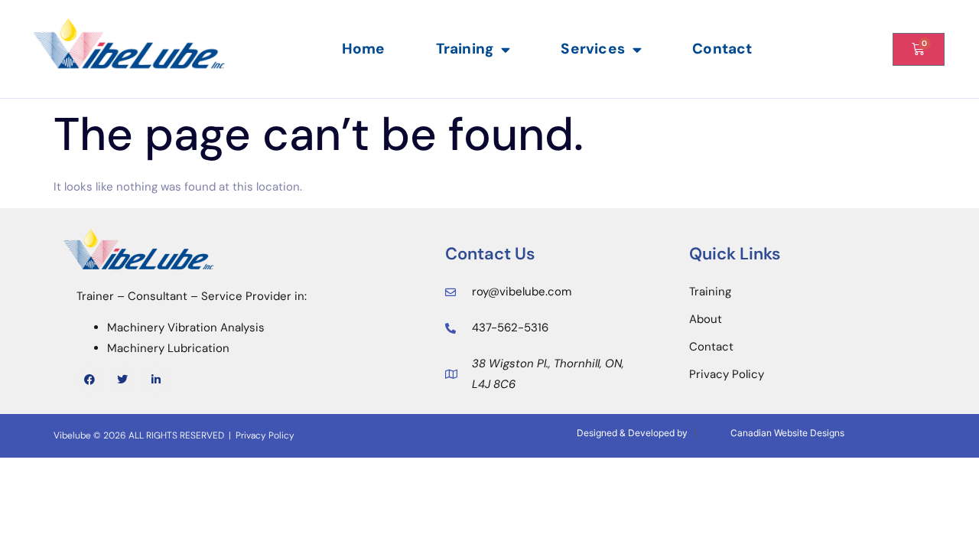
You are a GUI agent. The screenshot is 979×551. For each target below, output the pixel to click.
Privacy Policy (265, 435)
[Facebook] (89, 380)
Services (593, 48)
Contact (722, 48)
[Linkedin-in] (156, 380)
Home (363, 48)
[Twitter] (123, 380)
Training (465, 48)
